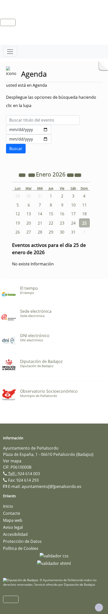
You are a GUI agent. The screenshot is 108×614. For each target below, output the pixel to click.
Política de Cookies (20, 548)
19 (17, 223)
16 (62, 214)
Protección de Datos (22, 541)
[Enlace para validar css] (54, 555)
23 (62, 223)
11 (84, 205)
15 (51, 214)
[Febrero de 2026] (78, 175)
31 (73, 232)
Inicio (8, 506)
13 (28, 214)
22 (51, 223)
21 (40, 223)
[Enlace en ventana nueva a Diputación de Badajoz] (21, 580)
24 (73, 223)
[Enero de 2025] (22, 175)
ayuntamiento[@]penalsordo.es (51, 486)
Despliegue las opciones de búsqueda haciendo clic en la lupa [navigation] (51, 101)
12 (17, 214)
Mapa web (12, 520)
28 (40, 232)
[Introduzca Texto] (43, 120)
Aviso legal (13, 527)
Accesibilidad (15, 534)
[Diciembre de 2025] (32, 175)
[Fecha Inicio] (28, 129)
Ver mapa (12, 461)
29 (51, 232)
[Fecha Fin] (28, 139)
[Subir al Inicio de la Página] (99, 607)
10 (73, 205)
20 (28, 223)
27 (28, 232)
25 (84, 223)
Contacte (11, 513)
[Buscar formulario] (16, 148)
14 (40, 214)
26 (17, 232)
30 (62, 232)
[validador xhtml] (54, 563)
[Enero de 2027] (71, 175)
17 (73, 214)
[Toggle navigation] (10, 52)
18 (84, 214)
